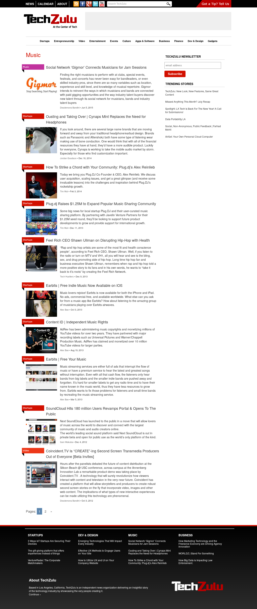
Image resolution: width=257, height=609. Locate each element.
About (62, 4)
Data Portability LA (175, 119)
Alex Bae (64, 309)
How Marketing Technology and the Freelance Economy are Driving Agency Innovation (200, 543)
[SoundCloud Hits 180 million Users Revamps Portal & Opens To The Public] (41, 445)
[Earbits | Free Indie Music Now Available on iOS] (41, 316)
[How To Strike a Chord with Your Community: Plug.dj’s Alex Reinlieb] (41, 198)
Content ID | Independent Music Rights (77, 321)
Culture (126, 41)
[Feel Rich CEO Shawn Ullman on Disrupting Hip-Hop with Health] (41, 271)
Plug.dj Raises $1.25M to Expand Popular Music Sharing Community (101, 203)
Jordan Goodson (68, 158)
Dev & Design (195, 41)
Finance (178, 41)
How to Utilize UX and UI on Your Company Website (96, 561)
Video (82, 41)
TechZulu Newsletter (183, 56)
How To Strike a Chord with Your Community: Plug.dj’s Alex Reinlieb (100, 167)
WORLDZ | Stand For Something (196, 553)
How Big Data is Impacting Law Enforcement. (195, 561)
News (30, 4)
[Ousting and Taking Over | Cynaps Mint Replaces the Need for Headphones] (41, 153)
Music (132, 535)
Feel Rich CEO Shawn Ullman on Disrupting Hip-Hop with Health (98, 240)
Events (114, 41)
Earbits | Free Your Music (66, 359)
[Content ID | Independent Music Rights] (41, 353)
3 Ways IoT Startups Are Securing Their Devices (49, 542)
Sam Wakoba (66, 441)
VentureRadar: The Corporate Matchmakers (44, 561)
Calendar (45, 4)
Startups (45, 41)
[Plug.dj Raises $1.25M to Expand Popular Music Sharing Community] (41, 235)
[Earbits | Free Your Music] (41, 390)
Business (164, 41)
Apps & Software (145, 41)
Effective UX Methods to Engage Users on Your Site (99, 552)
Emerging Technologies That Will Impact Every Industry (100, 542)
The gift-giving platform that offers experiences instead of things (46, 552)
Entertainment (97, 41)
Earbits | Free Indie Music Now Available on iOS (84, 285)
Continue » (35, 594)
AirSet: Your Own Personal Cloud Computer (189, 136)
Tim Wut (64, 191)
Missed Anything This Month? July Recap (187, 101)
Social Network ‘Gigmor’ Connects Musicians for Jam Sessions (96, 67)
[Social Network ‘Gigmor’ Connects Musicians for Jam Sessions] (41, 98)
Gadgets (212, 41)
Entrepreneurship (64, 41)
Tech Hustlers (67, 276)
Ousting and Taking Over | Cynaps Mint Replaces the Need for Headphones (149, 552)
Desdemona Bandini (70, 107)
